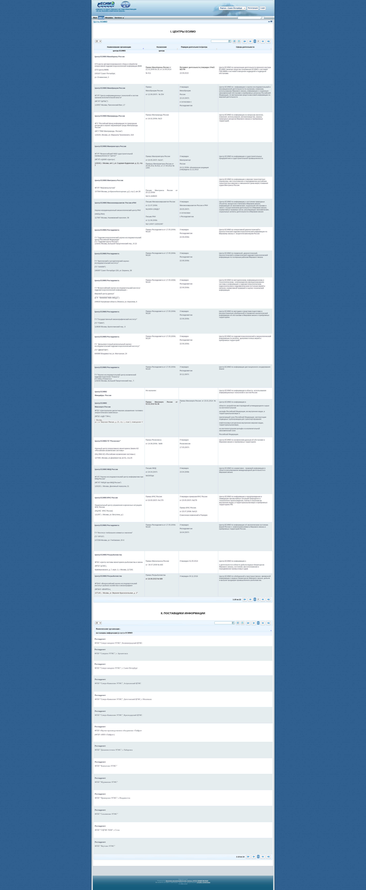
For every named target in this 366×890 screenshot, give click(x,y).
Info (100, 18)
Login (262, 8)
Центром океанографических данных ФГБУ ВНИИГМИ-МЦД (187, 881)
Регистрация (253, 8)
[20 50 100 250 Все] (98, 41)
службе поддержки (203, 882)
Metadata (109, 18)
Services (118, 18)
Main (95, 18)
